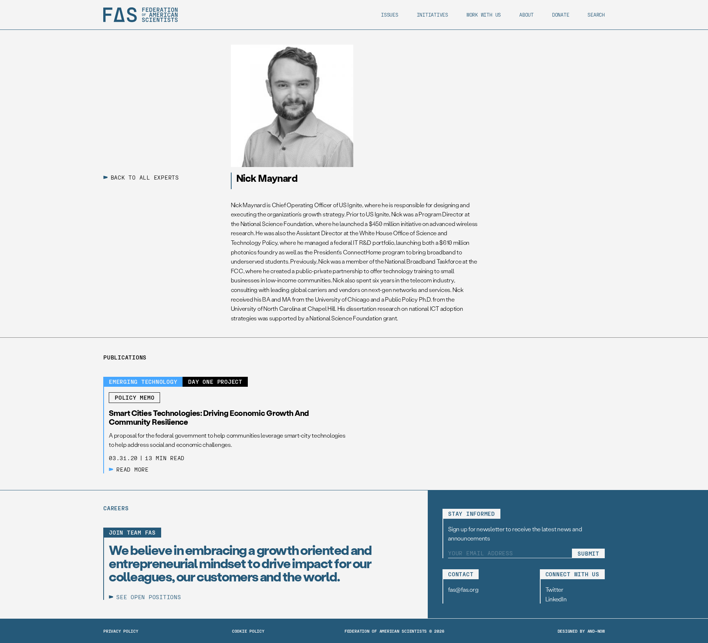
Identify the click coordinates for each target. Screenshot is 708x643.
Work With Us (483, 14)
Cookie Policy (248, 630)
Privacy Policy (120, 630)
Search (596, 14)
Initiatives (432, 14)
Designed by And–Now (581, 630)
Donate (560, 14)
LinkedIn (556, 599)
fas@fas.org (463, 589)
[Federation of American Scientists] (140, 14)
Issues (389, 14)
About (526, 14)
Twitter (554, 589)
